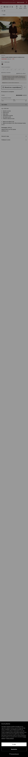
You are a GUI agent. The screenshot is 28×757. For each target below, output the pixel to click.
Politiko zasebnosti (10, 738)
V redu (14, 744)
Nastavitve (14, 749)
